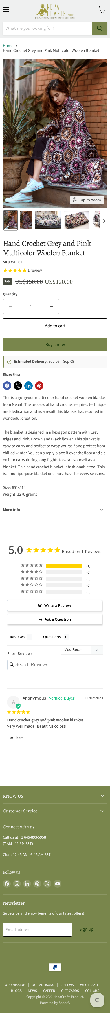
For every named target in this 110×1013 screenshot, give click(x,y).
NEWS (32, 990)
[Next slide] (104, 220)
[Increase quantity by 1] (52, 306)
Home (8, 45)
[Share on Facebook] (7, 385)
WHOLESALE (89, 984)
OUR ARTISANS (43, 984)
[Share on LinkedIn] (28, 385)
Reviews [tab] (17, 636)
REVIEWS (67, 984)
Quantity (10, 294)
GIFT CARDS (70, 990)
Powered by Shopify (55, 1002)
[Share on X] (18, 385)
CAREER (49, 990)
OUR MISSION (15, 984)
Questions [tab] (52, 636)
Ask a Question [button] (58, 619)
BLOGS (16, 990)
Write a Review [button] (57, 605)
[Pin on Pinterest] (39, 385)
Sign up (86, 929)
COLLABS (92, 990)
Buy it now (55, 344)
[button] (10, 220)
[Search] (99, 28)
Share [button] (19, 738)
